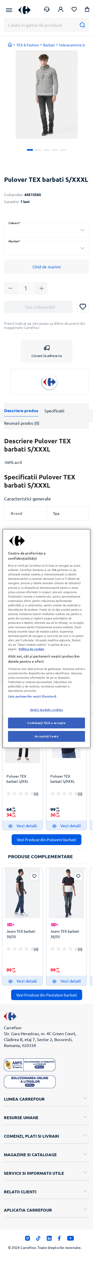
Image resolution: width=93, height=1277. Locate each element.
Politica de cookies (31, 649)
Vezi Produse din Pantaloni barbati (46, 994)
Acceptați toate (47, 736)
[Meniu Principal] (9, 10)
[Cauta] (82, 25)
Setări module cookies (46, 710)
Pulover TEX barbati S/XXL (17, 779)
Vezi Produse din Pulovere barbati (46, 839)
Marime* (14, 241)
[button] (87, 10)
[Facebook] (59, 1239)
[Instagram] (27, 1239)
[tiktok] (38, 1239)
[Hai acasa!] (10, 44)
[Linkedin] (49, 1239)
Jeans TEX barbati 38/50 (20, 934)
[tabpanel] (46, 94)
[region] (46, 638)
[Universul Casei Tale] (24, 10)
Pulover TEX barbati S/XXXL (62, 779)
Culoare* (14, 223)
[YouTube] (70, 1239)
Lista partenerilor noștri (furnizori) (32, 696)
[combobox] (46, 230)
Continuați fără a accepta (46, 723)
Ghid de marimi (47, 266)
